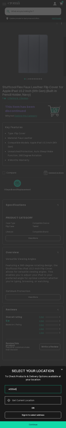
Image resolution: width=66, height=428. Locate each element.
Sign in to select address (33, 415)
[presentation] (33, 389)
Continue (33, 424)
